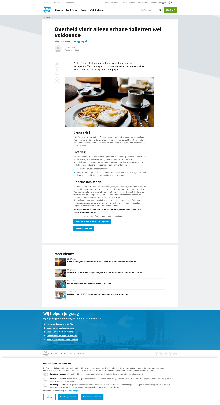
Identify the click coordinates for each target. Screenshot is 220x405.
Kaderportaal (69, 3)
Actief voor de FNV (112, 3)
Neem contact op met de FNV (60, 324)
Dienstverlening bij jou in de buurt (62, 336)
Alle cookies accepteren (92, 397)
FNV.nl (46, 3)
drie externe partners (68, 381)
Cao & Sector (71, 10)
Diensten (59, 10)
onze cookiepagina (72, 391)
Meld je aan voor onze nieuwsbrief (62, 339)
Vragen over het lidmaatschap (60, 328)
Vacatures (153, 3)
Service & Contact (128, 3)
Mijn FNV (57, 3)
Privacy (72, 354)
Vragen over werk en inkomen (60, 332)
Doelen (83, 10)
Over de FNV (142, 3)
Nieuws (47, 17)
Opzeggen (81, 354)
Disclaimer (55, 354)
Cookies (64, 354)
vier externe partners (76, 387)
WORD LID (170, 10)
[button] (171, 2)
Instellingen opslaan (68, 397)
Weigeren (49, 397)
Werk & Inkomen (97, 10)
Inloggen (162, 3)
